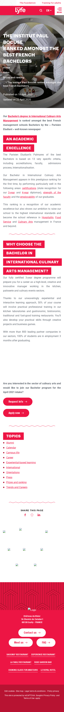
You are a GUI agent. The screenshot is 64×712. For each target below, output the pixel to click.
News (6, 72)
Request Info (16, 401)
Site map (19, 691)
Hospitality (47, 217)
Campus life (12, 452)
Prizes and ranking (13, 77)
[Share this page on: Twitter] (32, 516)
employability (27, 196)
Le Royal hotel (48, 670)
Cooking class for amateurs (23, 670)
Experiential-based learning (21, 462)
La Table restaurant (20, 662)
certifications (29, 188)
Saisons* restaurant (17, 654)
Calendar (11, 447)
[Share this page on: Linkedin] (39, 516)
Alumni (10, 442)
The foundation (28, 3)
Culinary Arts (25, 221)
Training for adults (51, 3)
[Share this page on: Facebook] (25, 516)
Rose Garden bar (43, 662)
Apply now (14, 412)
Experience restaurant (43, 654)
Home (6, 68)
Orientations (13, 472)
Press (9, 477)
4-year (25, 192)
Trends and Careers (16, 487)
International (13, 467)
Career (9, 457)
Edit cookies (10, 691)
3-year (11, 192)
